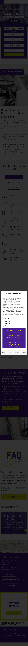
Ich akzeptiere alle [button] (14, 330)
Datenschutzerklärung (14, 352)
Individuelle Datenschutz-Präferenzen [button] (14, 344)
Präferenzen (4, 352)
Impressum (23, 352)
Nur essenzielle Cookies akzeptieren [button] (14, 336)
